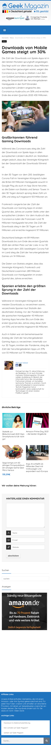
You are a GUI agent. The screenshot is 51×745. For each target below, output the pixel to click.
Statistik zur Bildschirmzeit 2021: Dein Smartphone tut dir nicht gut (13, 435)
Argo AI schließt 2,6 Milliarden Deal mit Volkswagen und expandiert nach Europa (37, 467)
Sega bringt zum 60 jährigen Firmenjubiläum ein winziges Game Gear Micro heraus (13, 466)
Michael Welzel (22, 363)
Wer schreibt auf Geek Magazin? (16, 728)
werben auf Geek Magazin (13, 733)
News (12, 38)
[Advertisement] (25, 659)
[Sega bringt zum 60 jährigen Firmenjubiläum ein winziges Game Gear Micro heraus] (13, 447)
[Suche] (47, 741)
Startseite (5, 38)
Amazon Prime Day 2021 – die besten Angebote (37, 432)
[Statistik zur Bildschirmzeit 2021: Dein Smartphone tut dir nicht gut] (13, 414)
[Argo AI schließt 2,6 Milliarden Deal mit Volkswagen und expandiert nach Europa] (37, 447)
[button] (4, 30)
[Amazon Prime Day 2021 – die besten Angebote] (37, 414)
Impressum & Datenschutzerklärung (17, 723)
